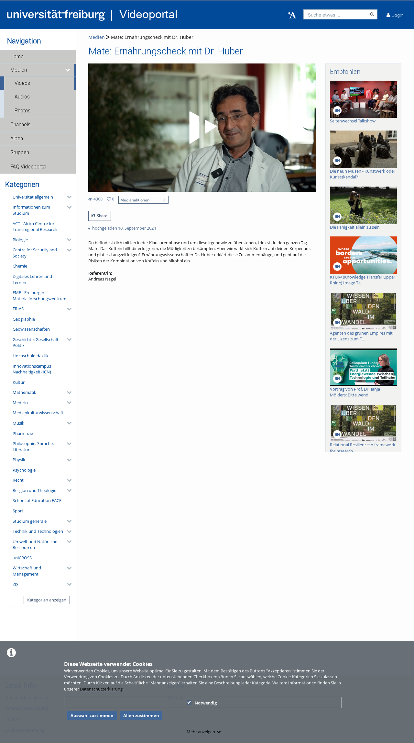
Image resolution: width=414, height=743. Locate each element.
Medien (18, 70)
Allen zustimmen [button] (141, 715)
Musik (18, 423)
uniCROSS (22, 558)
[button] (38, 56)
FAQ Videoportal (28, 167)
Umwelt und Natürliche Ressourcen (35, 545)
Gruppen (19, 152)
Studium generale (30, 521)
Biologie (20, 240)
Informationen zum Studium (31, 210)
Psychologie (24, 470)
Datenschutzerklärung (101, 689)
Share (101, 216)
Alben (16, 139)
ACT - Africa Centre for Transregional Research (35, 227)
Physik (19, 460)
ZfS (15, 584)
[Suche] (372, 14)
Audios (22, 97)
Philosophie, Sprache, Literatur (33, 446)
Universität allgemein (33, 197)
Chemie (20, 266)
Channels (20, 125)
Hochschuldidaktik (31, 356)
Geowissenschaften (31, 329)
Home (17, 57)
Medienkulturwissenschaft (38, 413)
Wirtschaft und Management (27, 571)
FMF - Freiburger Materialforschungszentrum (39, 296)
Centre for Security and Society (35, 253)
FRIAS (18, 309)
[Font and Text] (292, 15)
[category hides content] (67, 197)
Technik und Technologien (38, 531)
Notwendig (206, 703)
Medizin (20, 403)
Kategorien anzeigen (46, 600)
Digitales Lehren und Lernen (32, 279)
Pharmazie (23, 433)
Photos (22, 111)
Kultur (19, 382)
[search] (335, 14)
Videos (22, 83)
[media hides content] (68, 70)
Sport (18, 511)
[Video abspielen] (202, 127)
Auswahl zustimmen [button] (92, 715)
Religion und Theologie (34, 490)
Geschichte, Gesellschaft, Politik (36, 343)
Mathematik (24, 392)
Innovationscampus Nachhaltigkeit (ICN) (32, 369)
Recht (18, 480)
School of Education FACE (37, 500)
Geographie (24, 319)
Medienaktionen (134, 199)
